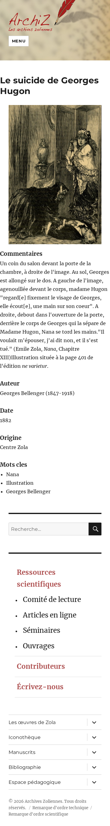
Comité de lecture (52, 599)
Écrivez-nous (40, 687)
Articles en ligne (49, 615)
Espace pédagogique (35, 782)
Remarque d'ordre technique (60, 807)
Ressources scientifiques (39, 578)
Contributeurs (41, 666)
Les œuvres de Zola (32, 722)
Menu (18, 40)
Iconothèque (25, 737)
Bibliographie (25, 767)
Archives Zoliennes (43, 801)
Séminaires (41, 630)
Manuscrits (22, 752)
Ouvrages (38, 646)
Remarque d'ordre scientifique (38, 814)
